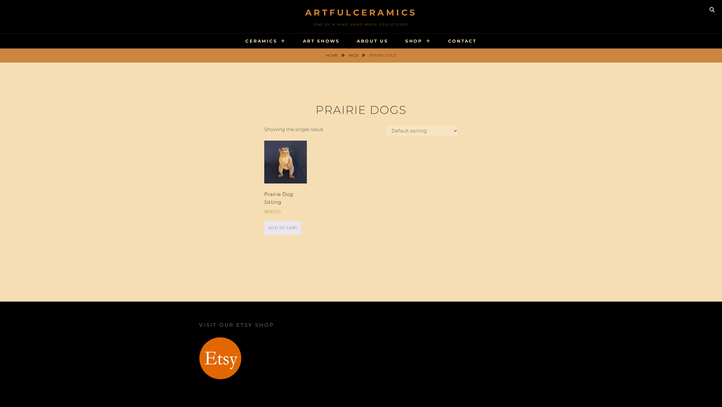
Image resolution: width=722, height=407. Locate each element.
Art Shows (321, 41)
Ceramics (261, 41)
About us (372, 41)
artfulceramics (361, 12)
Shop (413, 41)
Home (332, 55)
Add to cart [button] (282, 227)
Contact (462, 41)
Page (354, 55)
